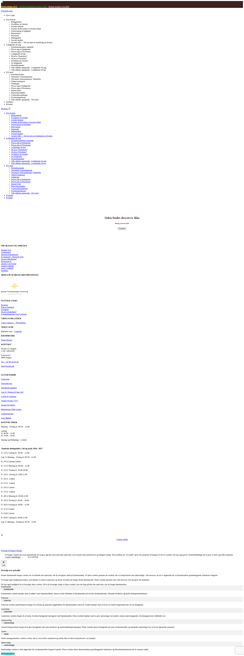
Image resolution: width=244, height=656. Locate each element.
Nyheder (9, 195)
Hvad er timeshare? (9, 312)
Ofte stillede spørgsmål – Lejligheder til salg (28, 161)
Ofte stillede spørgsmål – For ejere (25, 193)
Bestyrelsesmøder (18, 186)
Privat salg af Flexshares (21, 145)
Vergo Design (6, 340)
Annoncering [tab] (6, 620)
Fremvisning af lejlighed (21, 124)
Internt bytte (16, 184)
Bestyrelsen (15, 127)
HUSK (22, 7)
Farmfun (4, 271)
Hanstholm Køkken (9, 388)
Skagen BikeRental (9, 259)
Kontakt (9, 198)
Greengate (5, 379)
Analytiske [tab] (5, 609)
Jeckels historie (17, 120)
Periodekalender (17, 159)
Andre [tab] (3, 631)
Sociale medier (17, 134)
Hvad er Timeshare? (19, 150)
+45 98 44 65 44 (117, 544)
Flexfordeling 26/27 (10, 7)
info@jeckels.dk (7, 366)
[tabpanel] (122, 593)
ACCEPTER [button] (33, 557)
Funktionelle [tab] (6, 587)
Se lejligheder (16, 156)
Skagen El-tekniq (8, 405)
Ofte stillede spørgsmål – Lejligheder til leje (28, 163)
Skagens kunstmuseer (9, 255)
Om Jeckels (10, 113)
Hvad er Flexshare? (19, 152)
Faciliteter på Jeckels (19, 118)
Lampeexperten (7, 414)
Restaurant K (6, 261)
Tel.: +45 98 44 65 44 (9, 362)
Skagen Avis (6, 250)
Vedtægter (15, 177)
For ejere (9, 166)
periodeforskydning (33, 7)
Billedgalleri (16, 131)
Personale (15, 129)
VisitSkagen (6, 252)
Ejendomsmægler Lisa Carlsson (13, 314)
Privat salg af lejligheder (20, 143)
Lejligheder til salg (13, 138)
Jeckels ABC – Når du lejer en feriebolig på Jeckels (31, 136)
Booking (4, 109)
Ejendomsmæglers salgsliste (22, 140)
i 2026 (44, 7)
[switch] (2, 589)
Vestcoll (4, 383)
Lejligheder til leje (18, 147)
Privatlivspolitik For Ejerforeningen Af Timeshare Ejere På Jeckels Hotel (122, 542)
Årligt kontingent (18, 175)
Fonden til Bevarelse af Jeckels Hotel (26, 122)
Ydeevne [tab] (4, 598)
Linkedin (18, 331)
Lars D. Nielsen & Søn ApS (12, 392)
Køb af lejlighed (7, 307)
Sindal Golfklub (7, 266)
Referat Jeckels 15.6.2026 (59, 7)
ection (9, 383)
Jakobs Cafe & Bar (8, 264)
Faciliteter (5, 310)
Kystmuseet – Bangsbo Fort (12, 257)
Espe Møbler (6, 418)
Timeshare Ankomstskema (21, 170)
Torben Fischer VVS (9, 401)
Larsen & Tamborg (8, 396)
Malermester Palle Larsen (11, 409)
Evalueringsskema (18, 191)
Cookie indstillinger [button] (13, 557)
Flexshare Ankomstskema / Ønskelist (26, 172)
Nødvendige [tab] (6, 643)
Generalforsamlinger (19, 188)
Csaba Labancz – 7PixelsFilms (13, 323)
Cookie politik (122, 539)
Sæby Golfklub (7, 268)
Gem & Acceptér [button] (8, 654)
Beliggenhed (16, 115)
